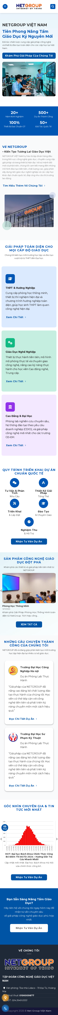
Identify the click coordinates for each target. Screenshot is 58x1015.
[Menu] (5, 6)
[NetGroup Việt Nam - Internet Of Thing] (29, 6)
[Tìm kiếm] (53, 6)
